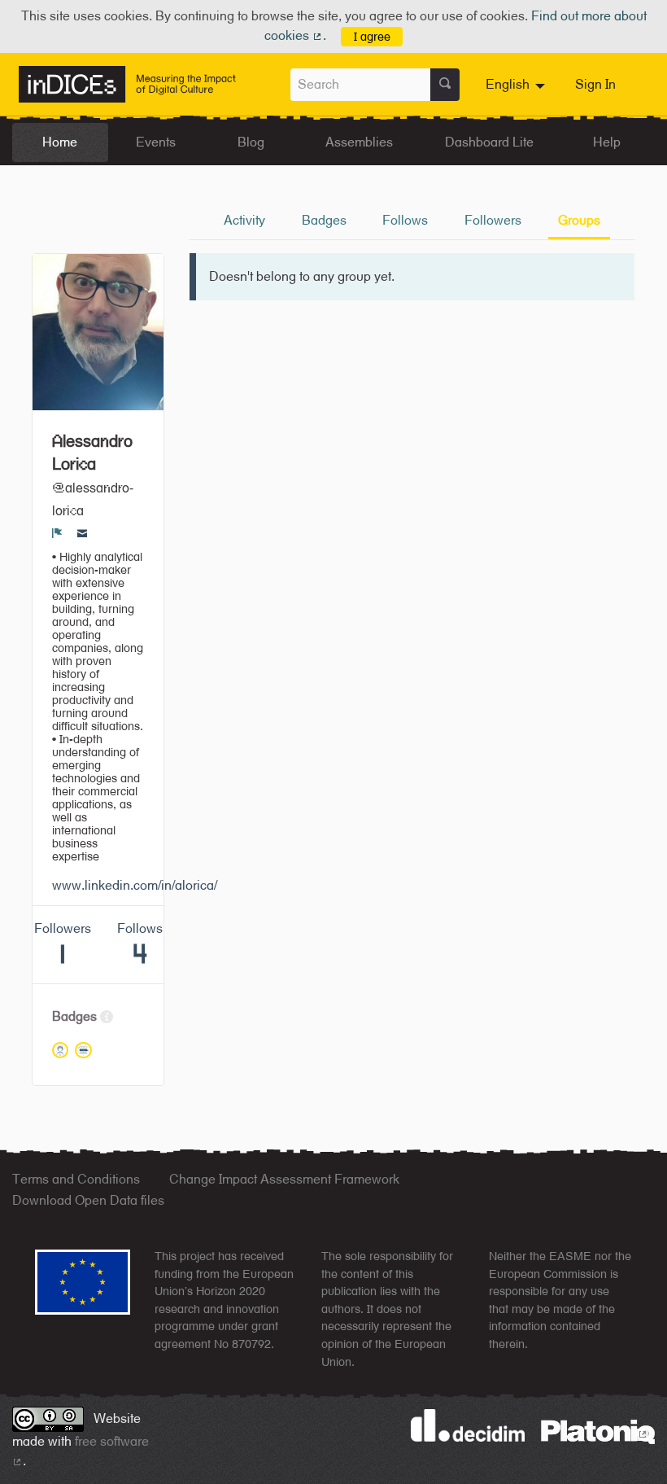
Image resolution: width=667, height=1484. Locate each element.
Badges (324, 220)
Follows (405, 220)
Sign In (595, 84)
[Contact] (82, 532)
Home (59, 142)
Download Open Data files (88, 1200)
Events (156, 142)
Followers (492, 220)
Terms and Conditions (76, 1179)
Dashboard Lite (489, 142)
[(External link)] (598, 1430)
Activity (244, 220)
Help (607, 142)
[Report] (57, 532)
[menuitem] (517, 84)
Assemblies (359, 142)
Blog (251, 142)
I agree (372, 36)
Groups (579, 220)
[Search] (445, 84)
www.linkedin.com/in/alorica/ (134, 885)
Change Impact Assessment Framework (284, 1179)
